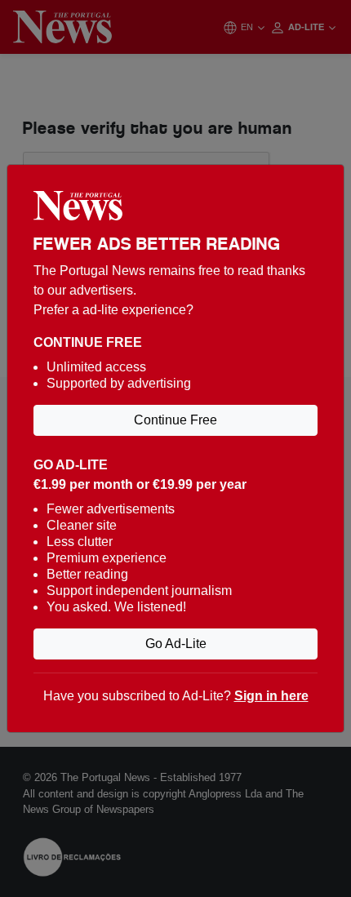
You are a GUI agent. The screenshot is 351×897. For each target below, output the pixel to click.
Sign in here (271, 696)
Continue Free (175, 420)
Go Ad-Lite (176, 644)
